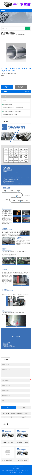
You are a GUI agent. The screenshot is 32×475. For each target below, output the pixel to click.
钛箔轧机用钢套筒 (22, 460)
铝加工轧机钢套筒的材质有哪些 (9, 100)
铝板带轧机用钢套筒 (20, 34)
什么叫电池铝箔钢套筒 (7, 460)
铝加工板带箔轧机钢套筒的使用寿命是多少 (12, 111)
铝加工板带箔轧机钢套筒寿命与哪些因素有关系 (13, 107)
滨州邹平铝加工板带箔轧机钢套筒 (10, 114)
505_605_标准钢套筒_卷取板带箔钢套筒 (16, 417)
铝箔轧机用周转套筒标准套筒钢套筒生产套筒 (17, 413)
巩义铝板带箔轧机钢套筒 (8, 104)
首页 (8, 34)
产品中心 (12, 34)
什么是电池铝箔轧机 (8, 442)
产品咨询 (7, 87)
